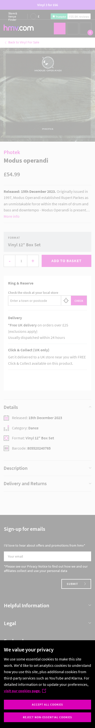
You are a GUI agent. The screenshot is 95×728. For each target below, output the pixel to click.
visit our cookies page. (22, 690)
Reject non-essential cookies (47, 717)
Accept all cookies (47, 704)
